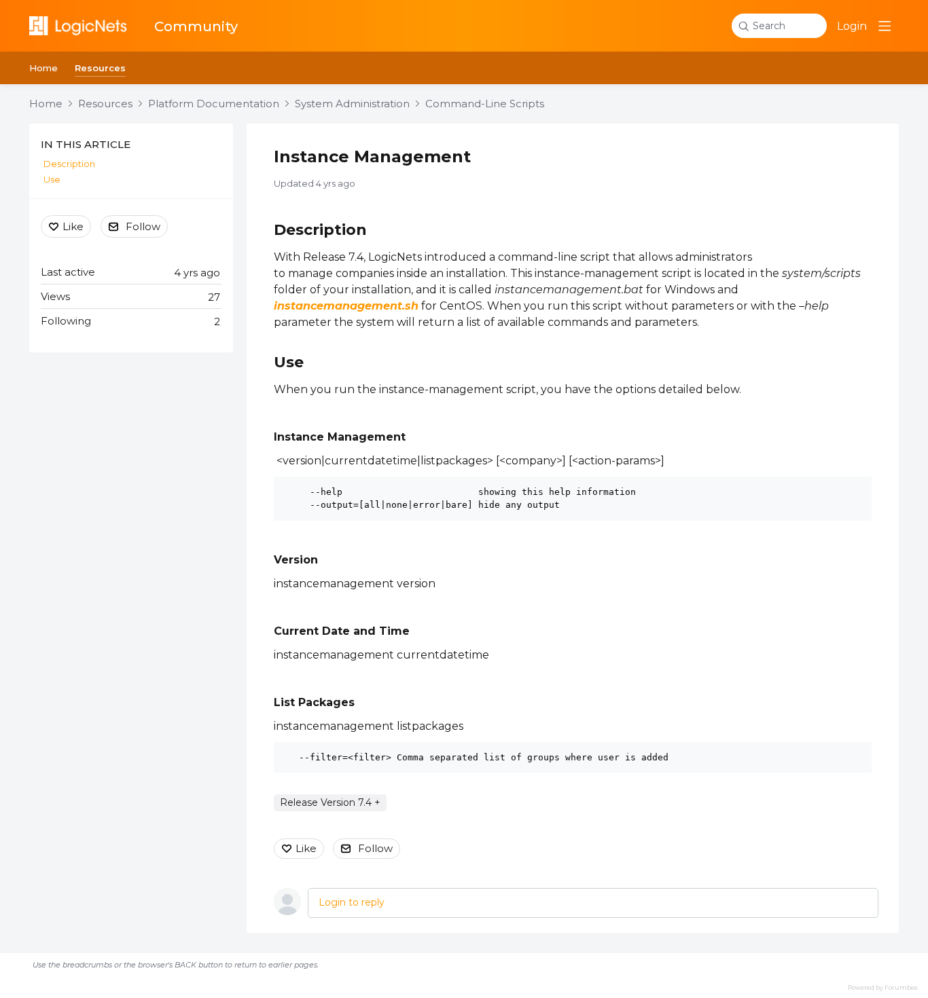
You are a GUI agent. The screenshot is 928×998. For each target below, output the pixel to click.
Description (320, 230)
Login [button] (852, 26)
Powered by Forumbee (883, 987)
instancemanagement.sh (346, 305)
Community (196, 26)
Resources (100, 67)
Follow (375, 848)
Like (306, 848)
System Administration (352, 104)
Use (289, 362)
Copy (850, 490)
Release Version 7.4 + (330, 802)
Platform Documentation (213, 104)
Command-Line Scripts (484, 104)
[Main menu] (884, 26)
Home (43, 67)
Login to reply (352, 902)
